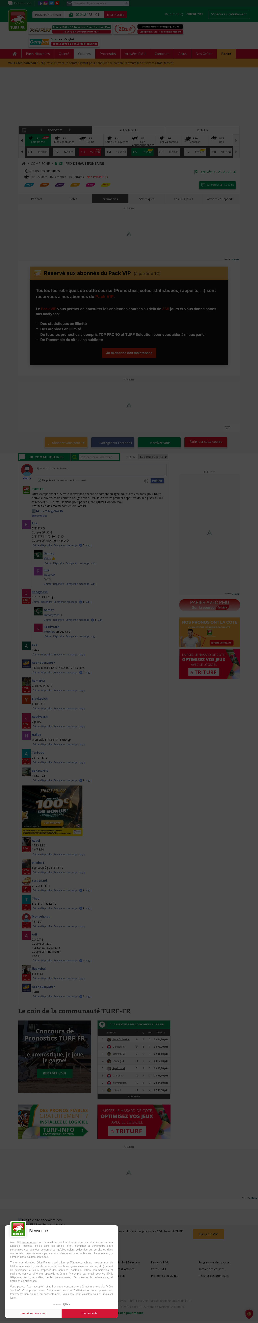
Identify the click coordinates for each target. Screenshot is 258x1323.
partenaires (29, 1242)
